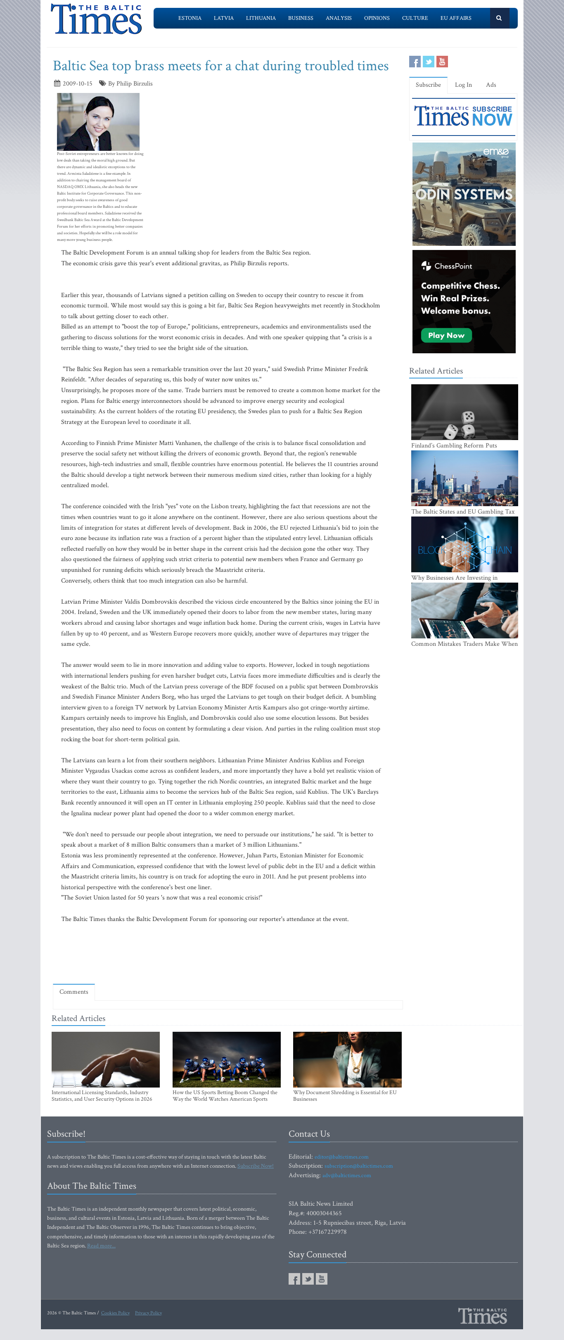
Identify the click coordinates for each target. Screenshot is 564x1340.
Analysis (339, 18)
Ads (491, 85)
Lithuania (261, 18)
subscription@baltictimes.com (359, 1166)
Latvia (224, 18)
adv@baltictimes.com (346, 1175)
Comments (73, 992)
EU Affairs (456, 18)
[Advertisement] (228, 953)
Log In (463, 85)
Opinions (377, 18)
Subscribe (428, 85)
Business (300, 18)
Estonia (189, 18)
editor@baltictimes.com (342, 1157)
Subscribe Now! (255, 1166)
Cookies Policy (115, 1313)
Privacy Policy (148, 1313)
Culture (415, 18)
